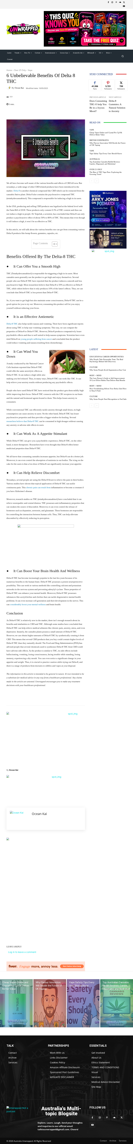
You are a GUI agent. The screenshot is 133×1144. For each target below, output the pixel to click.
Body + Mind (95, 375)
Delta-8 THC (12, 324)
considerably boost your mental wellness (28, 604)
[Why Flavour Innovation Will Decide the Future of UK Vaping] (49, 1003)
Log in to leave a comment (22, 952)
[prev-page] (92, 181)
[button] (123, 56)
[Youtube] (124, 6)
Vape (30, 70)
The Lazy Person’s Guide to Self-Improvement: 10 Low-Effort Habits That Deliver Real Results (107, 379)
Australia (95, 159)
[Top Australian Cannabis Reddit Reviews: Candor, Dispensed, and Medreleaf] (116, 1003)
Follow (108, 82)
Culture (94, 367)
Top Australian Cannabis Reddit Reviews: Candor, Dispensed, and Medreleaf (105, 163)
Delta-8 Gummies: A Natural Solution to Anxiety (117, 106)
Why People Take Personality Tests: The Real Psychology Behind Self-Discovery (106, 360)
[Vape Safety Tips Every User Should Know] (83, 1003)
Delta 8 (16, 191)
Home (9, 70)
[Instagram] (112, 2)
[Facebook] (108, 2)
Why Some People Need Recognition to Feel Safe (108, 399)
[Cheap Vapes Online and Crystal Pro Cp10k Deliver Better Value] (16, 1003)
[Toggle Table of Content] (53, 244)
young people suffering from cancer (36, 339)
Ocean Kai (19, 88)
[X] (124, 2)
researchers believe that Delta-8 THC (22, 421)
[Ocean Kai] (9, 88)
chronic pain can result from (38, 487)
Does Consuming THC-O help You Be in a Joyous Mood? (98, 106)
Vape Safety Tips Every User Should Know (106, 153)
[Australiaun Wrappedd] (19, 1111)
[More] (83, 112)
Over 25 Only (20, 70)
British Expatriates (99, 140)
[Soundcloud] (120, 2)
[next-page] (97, 181)
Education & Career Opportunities (107, 357)
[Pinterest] (116, 2)
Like (95, 82)
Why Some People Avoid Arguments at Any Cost (108, 370)
